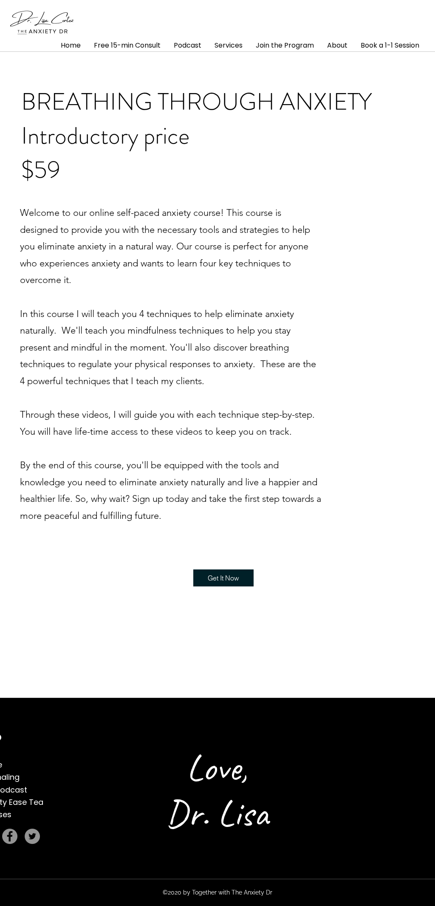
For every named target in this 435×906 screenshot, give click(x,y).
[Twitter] (32, 836)
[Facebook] (9, 836)
